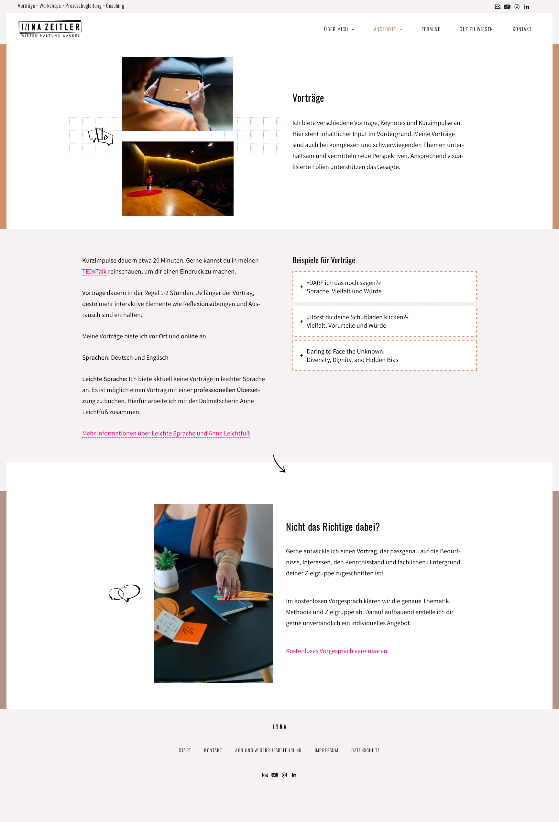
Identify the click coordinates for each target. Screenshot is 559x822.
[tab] (384, 286)
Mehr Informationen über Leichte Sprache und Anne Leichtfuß (166, 433)
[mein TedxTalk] (507, 7)
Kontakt (213, 750)
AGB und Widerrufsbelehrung (268, 750)
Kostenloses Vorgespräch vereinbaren (336, 651)
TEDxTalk (94, 271)
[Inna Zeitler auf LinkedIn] (527, 7)
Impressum (327, 750)
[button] (351, 29)
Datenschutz (365, 750)
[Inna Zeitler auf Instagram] (517, 7)
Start (185, 750)
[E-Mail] (497, 7)
